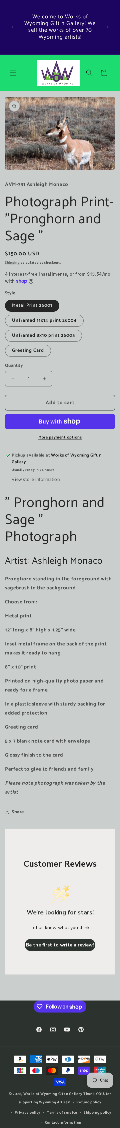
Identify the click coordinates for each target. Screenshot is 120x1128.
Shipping (12, 262)
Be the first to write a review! (60, 945)
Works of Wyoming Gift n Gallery (53, 1094)
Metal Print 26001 (32, 305)
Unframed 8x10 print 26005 (43, 335)
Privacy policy (28, 1113)
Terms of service (62, 1113)
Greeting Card (28, 350)
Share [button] (18, 812)
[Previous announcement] (12, 27)
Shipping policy (98, 1113)
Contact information (63, 1123)
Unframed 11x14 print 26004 (44, 320)
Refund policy (88, 1102)
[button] (13, 72)
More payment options (60, 438)
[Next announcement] (107, 27)
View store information (36, 480)
